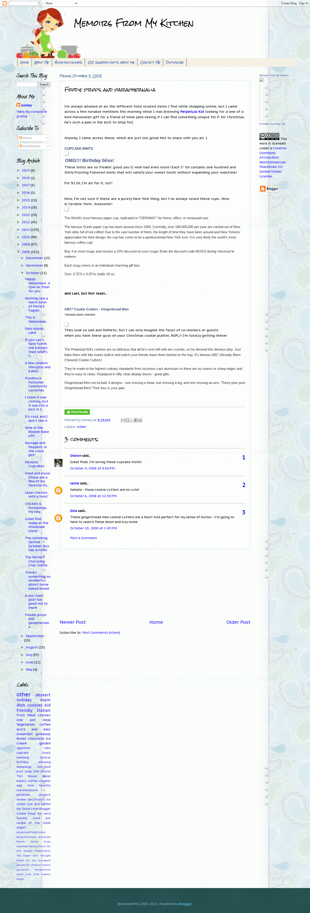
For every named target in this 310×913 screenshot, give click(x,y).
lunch (20, 874)
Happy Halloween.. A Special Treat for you (37, 285)
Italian (44, 710)
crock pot (42, 818)
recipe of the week (34, 823)
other (81, 427)
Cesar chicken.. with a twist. (37, 494)
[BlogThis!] (127, 420)
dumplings (24, 767)
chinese (36, 864)
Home (24, 62)
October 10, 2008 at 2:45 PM (93, 528)
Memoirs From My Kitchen (273, 75)
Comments (31, 146)
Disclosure (175, 62)
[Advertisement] (155, 584)
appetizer (23, 748)
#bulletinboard (26, 837)
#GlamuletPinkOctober (31, 832)
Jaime (74, 483)
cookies (34, 705)
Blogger (185, 904)
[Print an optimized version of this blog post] (77, 413)
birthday (23, 762)
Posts (27, 138)
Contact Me (150, 62)
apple (46, 776)
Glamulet (22, 846)
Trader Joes (31, 855)
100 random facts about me (111, 62)
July (29, 655)
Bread (21, 738)
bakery (21, 781)
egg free (25, 785)
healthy (45, 785)
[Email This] (123, 420)
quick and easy (34, 729)
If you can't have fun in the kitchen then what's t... (36, 348)
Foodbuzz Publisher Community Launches (36, 384)
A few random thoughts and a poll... (37, 367)
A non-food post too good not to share (36, 601)
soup (28, 771)
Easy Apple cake (34, 330)
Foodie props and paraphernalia (37, 621)
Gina (73, 510)
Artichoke (44, 837)
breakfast (25, 734)
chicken (44, 715)
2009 (26, 244)
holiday (24, 699)
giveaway (43, 734)
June (30, 662)
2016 (26, 192)
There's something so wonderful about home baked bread (37, 580)
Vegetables (26, 724)
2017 (26, 185)
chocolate (36, 738)
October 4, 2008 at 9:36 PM (92, 468)
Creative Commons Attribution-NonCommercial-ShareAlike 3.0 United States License (273, 162)
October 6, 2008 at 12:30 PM (93, 496)
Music (42, 846)
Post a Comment (83, 538)
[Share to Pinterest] (140, 420)
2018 (26, 178)
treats (20, 879)
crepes (46, 864)
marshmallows (27, 790)
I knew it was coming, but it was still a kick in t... (36, 403)
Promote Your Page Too (272, 124)
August (32, 647)
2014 (26, 207)
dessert (43, 694)
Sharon (75, 455)
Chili (36, 771)
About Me (41, 62)
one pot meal (34, 720)
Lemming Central (34, 757)
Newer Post (73, 622)
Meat (31, 715)
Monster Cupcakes (34, 464)
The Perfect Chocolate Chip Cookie (36, 561)
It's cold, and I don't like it (36, 418)
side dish (32, 874)
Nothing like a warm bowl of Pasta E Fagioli (36, 304)
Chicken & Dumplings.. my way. (36, 507)
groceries (23, 869)
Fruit (21, 715)
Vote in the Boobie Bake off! (37, 431)
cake (47, 748)
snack (46, 753)
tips (30, 799)
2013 (26, 215)
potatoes (23, 795)
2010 (26, 237)
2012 (26, 222)
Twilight (45, 855)
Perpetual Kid (192, 111)
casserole (23, 864)
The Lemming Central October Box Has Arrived (37, 544)
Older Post (238, 622)
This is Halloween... (36, 319)
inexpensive (42, 869)
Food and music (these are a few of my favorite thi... (38, 479)
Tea (19, 855)
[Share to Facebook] (136, 420)
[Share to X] (131, 420)
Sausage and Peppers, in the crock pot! (36, 449)
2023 (26, 170)
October (33, 273)
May (29, 669)
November (35, 265)
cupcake (23, 753)
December (35, 258)
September (35, 636)
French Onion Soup (34, 841)
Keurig (33, 846)
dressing (44, 762)
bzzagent (44, 860)
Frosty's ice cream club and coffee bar (34, 804)
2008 (26, 252)
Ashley (26, 105)
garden (45, 743)
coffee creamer (39, 781)
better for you (27, 860)
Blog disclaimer (68, 62)
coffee (45, 724)
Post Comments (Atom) (101, 632)
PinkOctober (43, 850)
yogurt (21, 827)
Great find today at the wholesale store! (36, 525)
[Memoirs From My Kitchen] (273, 119)
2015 (26, 200)
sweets (46, 874)
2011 (26, 229)
